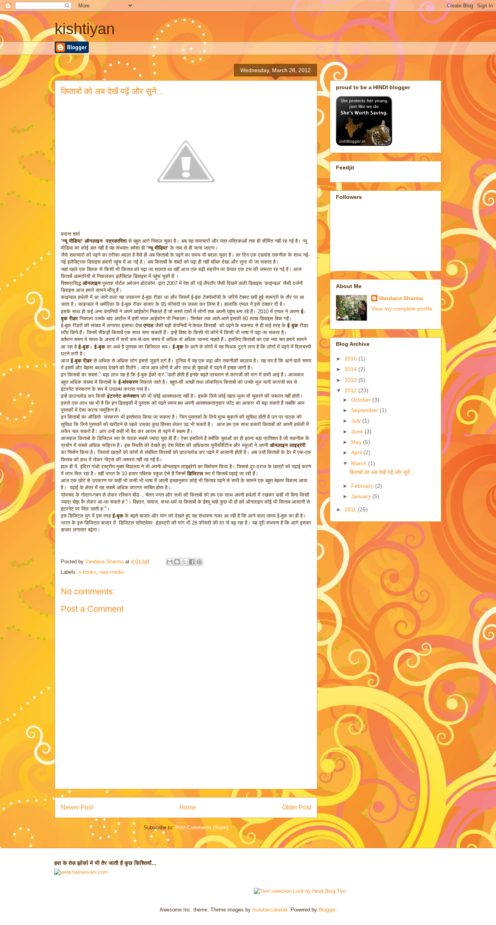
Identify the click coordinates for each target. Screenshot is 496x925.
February (363, 486)
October (361, 400)
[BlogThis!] (177, 562)
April (357, 452)
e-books (87, 572)
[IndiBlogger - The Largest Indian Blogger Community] (364, 144)
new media (112, 572)
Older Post (296, 807)
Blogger (327, 910)
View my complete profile (401, 308)
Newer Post (77, 807)
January (361, 496)
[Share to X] (184, 562)
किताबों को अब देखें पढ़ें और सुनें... (382, 472)
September (365, 410)
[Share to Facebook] (192, 562)
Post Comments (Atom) (201, 827)
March (359, 463)
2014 (351, 369)
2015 (351, 359)
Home (187, 807)
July (356, 421)
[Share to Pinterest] (199, 562)
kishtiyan (85, 28)
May (357, 442)
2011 (351, 509)
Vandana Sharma (401, 298)
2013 (351, 380)
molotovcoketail (270, 910)
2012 (351, 390)
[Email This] (170, 562)
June (358, 431)
